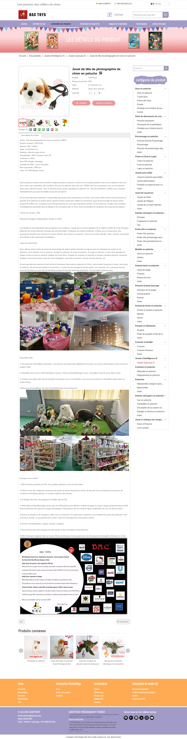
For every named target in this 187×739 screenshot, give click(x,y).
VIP (19, 702)
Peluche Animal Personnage (150, 141)
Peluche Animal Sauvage (147, 286)
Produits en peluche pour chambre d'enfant (152, 185)
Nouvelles (22, 692)
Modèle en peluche (144, 249)
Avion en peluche (145, 254)
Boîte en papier (63, 692)
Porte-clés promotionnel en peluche (152, 241)
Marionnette (142, 388)
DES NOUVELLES (124, 4)
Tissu (96, 689)
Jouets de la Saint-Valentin (149, 205)
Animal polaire (143, 294)
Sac (139, 225)
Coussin (141, 346)
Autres (140, 112)
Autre (139, 132)
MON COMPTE (104, 4)
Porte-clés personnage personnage (152, 237)
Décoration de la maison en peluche (152, 408)
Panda (140, 104)
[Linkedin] (136, 718)
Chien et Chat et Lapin (145, 156)
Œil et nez (98, 692)
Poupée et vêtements (145, 326)
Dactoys (118, 14)
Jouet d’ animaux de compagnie (150, 420)
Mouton (140, 314)
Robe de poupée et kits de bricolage (152, 334)
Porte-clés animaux (146, 233)
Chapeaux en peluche (147, 221)
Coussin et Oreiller (144, 342)
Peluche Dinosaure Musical (113, 661)
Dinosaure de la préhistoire (149, 124)
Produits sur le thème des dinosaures (152, 128)
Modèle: (75, 78)
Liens (20, 683)
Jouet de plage (143, 270)
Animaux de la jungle (146, 290)
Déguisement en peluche (148, 375)
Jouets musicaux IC (146, 363)
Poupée (140, 330)
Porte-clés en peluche (145, 229)
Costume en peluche (145, 367)
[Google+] (131, 718)
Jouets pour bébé (143, 173)
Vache (140, 318)
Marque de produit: (80, 81)
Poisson (141, 274)
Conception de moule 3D (145, 683)
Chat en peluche (144, 165)
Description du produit (30, 135)
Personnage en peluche (146, 136)
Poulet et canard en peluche (149, 310)
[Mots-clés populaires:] (166, 15)
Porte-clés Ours (144, 101)
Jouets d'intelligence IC (146, 358)
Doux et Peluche (144, 424)
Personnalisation (140, 689)
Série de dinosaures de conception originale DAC (151, 116)
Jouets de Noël (144, 197)
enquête (83, 103)
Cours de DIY (138, 699)
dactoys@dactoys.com (32, 715)
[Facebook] (126, 718)
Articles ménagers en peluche (149, 213)
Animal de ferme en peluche (148, 306)
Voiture (140, 257)
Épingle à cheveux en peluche (150, 411)
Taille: (74, 85)
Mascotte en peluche (146, 371)
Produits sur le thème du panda (151, 108)
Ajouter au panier (104, 103)
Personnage (142, 145)
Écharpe (141, 217)
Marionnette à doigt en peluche (151, 384)
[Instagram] (147, 718)
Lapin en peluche (145, 168)
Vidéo (135, 696)
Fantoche (139, 379)
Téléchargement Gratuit (143, 692)
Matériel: (75, 89)
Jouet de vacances (144, 193)
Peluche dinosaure (145, 121)
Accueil (21, 689)
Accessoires (100, 683)
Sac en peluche (144, 400)
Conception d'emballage (68, 683)
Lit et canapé (143, 428)
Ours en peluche (143, 89)
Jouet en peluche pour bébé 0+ (151, 177)
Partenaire (23, 699)
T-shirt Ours (142, 97)
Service (21, 696)
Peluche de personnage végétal (151, 148)
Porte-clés (99, 696)
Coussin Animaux (145, 350)
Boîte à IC (98, 699)
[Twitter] (141, 718)
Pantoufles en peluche (147, 404)
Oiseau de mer (143, 277)
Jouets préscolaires (146, 181)
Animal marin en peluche (147, 266)
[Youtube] (152, 718)
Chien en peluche (145, 161)
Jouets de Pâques (145, 201)
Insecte (140, 298)
